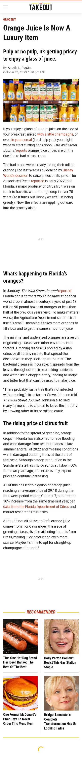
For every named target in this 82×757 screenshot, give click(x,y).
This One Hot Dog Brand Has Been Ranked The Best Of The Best (20, 662)
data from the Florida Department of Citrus (36, 506)
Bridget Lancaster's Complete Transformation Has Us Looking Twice (60, 721)
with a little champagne (55, 134)
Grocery (9, 19)
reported (37, 181)
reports (21, 150)
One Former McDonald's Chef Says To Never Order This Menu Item (19, 719)
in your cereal (21, 140)
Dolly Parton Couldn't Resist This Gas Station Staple (60, 662)
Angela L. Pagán (19, 68)
